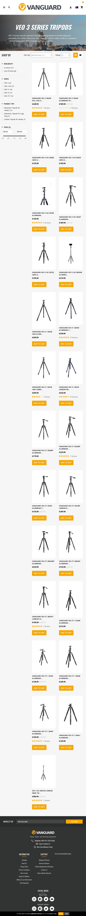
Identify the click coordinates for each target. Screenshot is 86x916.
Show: (57, 55)
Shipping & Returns (44, 860)
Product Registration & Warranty (44, 866)
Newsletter (8, 821)
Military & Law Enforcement (24, 879)
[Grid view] (75, 55)
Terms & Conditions (24, 870)
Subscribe (74, 821)
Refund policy (67, 853)
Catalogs (24, 860)
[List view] (80, 55)
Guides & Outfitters (24, 876)
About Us (24, 863)
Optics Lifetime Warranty (44, 873)
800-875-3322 (46, 840)
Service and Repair (44, 863)
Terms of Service (59, 853)
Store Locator (24, 873)
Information (24, 854)
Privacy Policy (24, 866)
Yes (61, 914)
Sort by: (27, 55)
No (67, 914)
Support (44, 854)
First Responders (24, 883)
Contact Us (46, 844)
